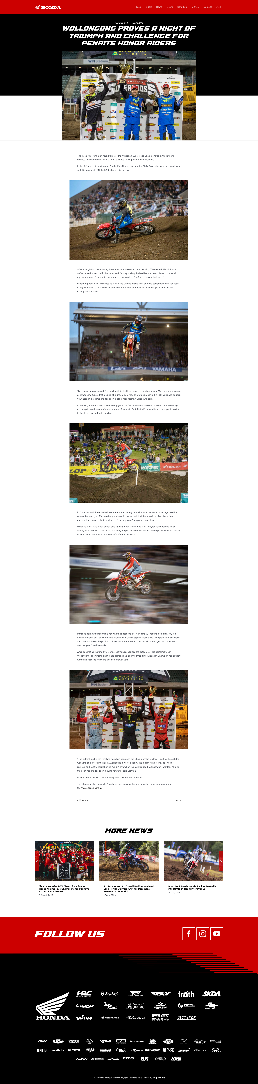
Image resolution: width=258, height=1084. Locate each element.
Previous (83, 800)
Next (176, 800)
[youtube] (216, 933)
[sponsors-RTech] (136, 1048)
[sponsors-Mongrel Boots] (135, 1002)
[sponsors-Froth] (186, 990)
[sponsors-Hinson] (215, 1039)
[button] (37, 861)
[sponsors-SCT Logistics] (211, 1002)
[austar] (84, 1002)
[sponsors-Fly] (160, 990)
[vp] (89, 1039)
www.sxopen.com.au (91, 788)
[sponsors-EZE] (121, 1039)
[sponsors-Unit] (42, 1048)
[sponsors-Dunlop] (136, 1039)
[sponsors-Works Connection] (73, 1039)
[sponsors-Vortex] (168, 1039)
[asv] (42, 1039)
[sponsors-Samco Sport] (121, 1048)
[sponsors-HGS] (176, 1057)
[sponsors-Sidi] (73, 1048)
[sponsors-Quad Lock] (168, 1048)
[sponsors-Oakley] (215, 1048)
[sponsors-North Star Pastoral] (160, 1002)
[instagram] (202, 933)
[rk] (144, 1057)
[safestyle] (109, 990)
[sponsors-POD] (184, 1048)
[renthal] (199, 1048)
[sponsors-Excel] (129, 1057)
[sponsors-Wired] (184, 1039)
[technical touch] (160, 1057)
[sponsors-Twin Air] (58, 1039)
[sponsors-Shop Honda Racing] (105, 1048)
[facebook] (188, 933)
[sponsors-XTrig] (105, 1039)
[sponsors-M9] (89, 1048)
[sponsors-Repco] (152, 1048)
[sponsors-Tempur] (199, 1039)
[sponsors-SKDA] (211, 990)
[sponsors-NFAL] (186, 1002)
